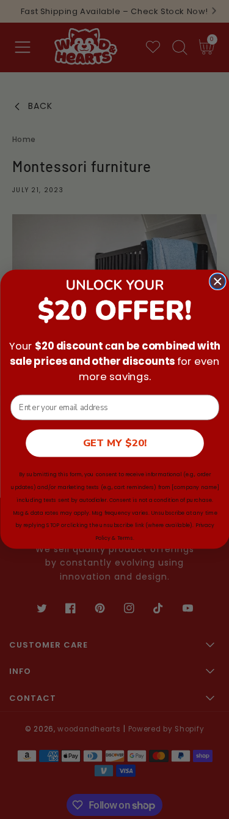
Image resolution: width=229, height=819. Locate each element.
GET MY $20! (114, 443)
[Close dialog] (217, 282)
